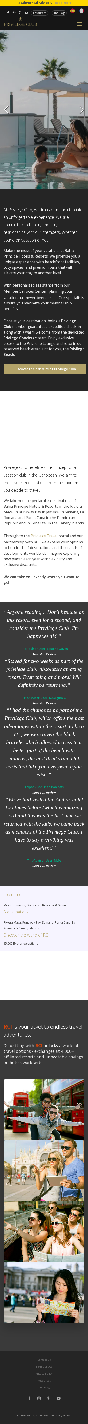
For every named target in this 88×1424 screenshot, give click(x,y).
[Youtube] (59, 1398)
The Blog (59, 13)
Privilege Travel (44, 536)
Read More (63, 2)
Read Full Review (44, 654)
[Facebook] (29, 1398)
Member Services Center (25, 291)
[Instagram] (39, 1398)
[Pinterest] (49, 1398)
